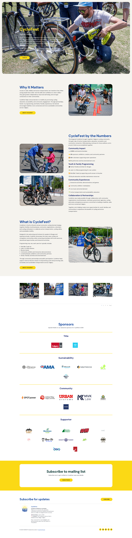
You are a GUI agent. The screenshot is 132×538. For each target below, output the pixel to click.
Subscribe (107, 499)
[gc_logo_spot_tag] (84, 444)
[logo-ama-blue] (47, 371)
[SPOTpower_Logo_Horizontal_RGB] (29, 401)
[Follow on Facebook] (100, 529)
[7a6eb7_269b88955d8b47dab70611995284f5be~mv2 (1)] (103, 435)
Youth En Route (41, 529)
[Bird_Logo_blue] (75, 349)
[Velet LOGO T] (29, 444)
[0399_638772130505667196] (66, 371)
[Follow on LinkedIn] (103, 529)
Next (110, 305)
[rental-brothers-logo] (29, 435)
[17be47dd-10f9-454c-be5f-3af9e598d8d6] (66, 444)
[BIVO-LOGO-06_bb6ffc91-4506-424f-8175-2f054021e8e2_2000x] (56, 453)
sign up (24, 57)
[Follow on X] (108, 529)
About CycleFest (27, 112)
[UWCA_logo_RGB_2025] (47, 401)
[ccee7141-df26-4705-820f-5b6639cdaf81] (103, 444)
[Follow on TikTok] (111, 529)
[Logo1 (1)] (84, 401)
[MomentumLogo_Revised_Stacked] (47, 435)
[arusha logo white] (103, 401)
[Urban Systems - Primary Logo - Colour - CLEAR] (66, 401)
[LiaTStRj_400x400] (66, 411)
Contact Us (110, 4)
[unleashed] (75, 453)
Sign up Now (66, 480)
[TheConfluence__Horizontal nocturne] (29, 371)
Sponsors (23, 4)
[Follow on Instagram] (106, 529)
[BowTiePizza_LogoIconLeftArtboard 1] (47, 444)
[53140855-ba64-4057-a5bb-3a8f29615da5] (103, 371)
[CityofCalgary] (56, 349)
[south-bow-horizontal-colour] (84, 371)
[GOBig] (84, 435)
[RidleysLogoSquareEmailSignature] (66, 380)
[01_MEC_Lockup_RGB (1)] (66, 435)
